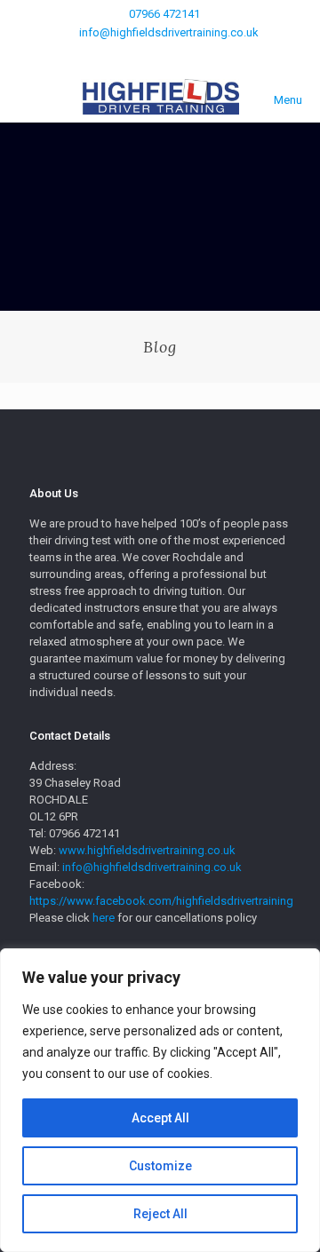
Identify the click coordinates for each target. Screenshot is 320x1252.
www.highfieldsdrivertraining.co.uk (147, 850)
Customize (160, 1166)
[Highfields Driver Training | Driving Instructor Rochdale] (160, 96)
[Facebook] (160, 55)
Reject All (160, 1214)
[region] (160, 1100)
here (104, 917)
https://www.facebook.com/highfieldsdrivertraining (161, 900)
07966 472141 (164, 13)
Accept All (160, 1118)
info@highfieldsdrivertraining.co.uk (169, 32)
